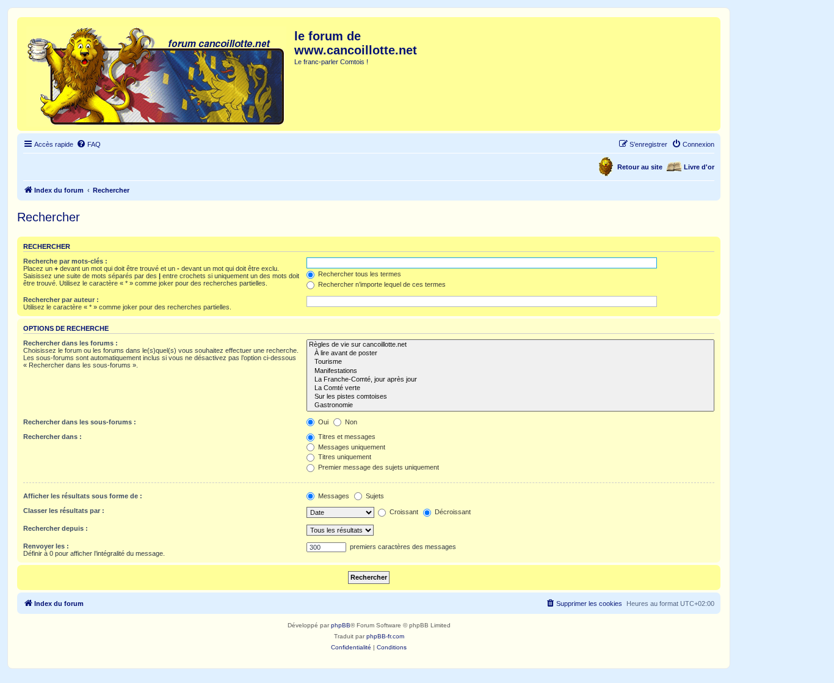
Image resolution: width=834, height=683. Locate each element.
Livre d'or (699, 167)
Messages (332, 496)
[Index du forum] (157, 74)
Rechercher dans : (52, 436)
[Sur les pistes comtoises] (510, 397)
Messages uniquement (350, 447)
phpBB (340, 625)
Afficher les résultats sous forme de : (82, 496)
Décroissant (452, 511)
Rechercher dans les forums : (70, 343)
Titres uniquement (343, 456)
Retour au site (639, 167)
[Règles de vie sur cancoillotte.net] (510, 345)
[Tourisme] (510, 362)
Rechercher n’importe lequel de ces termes (381, 284)
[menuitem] (88, 144)
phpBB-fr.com (385, 636)
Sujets (374, 496)
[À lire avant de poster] (510, 353)
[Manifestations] (510, 371)
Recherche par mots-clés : (65, 261)
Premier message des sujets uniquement (377, 467)
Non (350, 422)
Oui (322, 422)
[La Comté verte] (510, 388)
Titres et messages (345, 436)
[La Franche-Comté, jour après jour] (510, 379)
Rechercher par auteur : (61, 299)
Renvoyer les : (46, 546)
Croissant (403, 511)
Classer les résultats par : (63, 510)
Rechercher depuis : (55, 528)
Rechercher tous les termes (358, 274)
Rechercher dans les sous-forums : (79, 422)
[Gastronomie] (510, 405)
